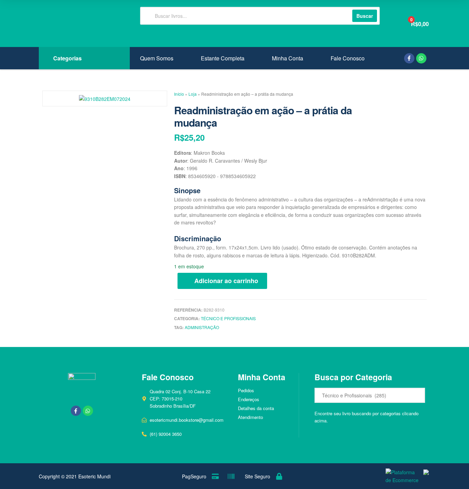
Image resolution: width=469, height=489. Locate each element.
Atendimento (250, 417)
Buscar (364, 15)
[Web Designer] (424, 476)
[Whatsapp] (421, 58)
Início (179, 94)
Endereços (248, 399)
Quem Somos (156, 58)
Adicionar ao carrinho (226, 280)
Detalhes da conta (256, 408)
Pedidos (246, 390)
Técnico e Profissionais (228, 318)
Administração (202, 327)
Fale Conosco (348, 58)
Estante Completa (222, 58)
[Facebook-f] (409, 58)
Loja (192, 94)
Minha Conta (287, 58)
